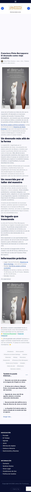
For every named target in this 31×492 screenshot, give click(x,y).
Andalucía (10, 351)
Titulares (26, 61)
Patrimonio (21, 366)
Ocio (22, 61)
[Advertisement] (15, 33)
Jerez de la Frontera (12, 363)
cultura (25, 354)
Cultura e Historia (9, 448)
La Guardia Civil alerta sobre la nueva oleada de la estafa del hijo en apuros (14, 410)
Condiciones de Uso (10, 471)
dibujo (15, 357)
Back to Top (16, 489)
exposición (7, 360)
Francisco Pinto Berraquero (20, 360)
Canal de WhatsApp (9, 333)
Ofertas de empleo (9, 446)
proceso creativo (15, 369)
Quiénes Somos (8, 466)
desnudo (8, 357)
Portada (5, 435)
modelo (23, 363)
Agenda (5, 440)
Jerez (18, 61)
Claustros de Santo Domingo (12, 354)
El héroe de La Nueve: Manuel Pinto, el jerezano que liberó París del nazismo (15, 388)
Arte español (20, 351)
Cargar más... (7, 416)
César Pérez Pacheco (10, 61)
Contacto (6, 463)
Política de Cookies (9, 474)
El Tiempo (6, 438)
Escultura (23, 357)
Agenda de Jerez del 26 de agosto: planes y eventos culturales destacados (13, 396)
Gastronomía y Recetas (11, 451)
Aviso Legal (7, 468)
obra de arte (11, 366)
